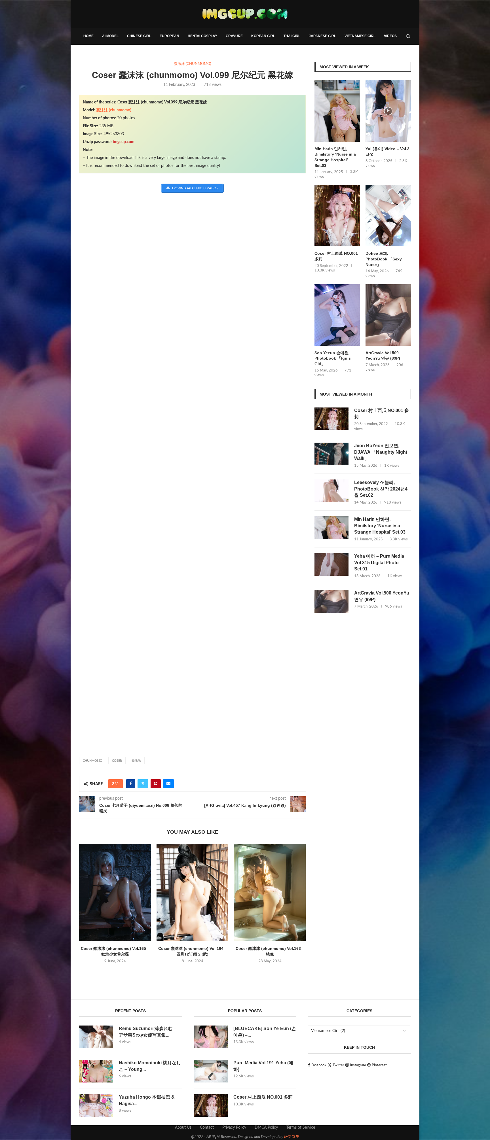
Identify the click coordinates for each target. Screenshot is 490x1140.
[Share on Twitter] (143, 783)
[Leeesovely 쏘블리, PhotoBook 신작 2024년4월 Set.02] (331, 490)
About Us (183, 1128)
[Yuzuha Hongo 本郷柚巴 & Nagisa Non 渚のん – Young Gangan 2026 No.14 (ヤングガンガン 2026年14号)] (96, 1105)
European (169, 36)
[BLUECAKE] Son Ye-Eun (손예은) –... (264, 1031)
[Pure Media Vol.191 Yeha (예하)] (211, 1071)
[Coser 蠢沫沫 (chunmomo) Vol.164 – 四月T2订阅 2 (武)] (192, 892)
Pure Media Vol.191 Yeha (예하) (263, 1065)
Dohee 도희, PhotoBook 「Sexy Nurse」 (384, 259)
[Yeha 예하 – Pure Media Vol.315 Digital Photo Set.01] (331, 564)
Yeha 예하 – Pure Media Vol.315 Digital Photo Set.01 (379, 562)
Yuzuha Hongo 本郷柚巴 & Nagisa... (147, 1100)
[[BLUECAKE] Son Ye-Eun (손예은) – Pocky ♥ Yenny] (211, 1037)
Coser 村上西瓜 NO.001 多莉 (336, 256)
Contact (207, 1128)
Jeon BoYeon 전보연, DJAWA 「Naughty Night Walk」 (380, 452)
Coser (117, 760)
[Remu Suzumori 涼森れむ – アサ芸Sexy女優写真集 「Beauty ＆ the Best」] (96, 1037)
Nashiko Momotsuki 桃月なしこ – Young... (150, 1065)
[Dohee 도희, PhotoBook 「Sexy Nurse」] (388, 216)
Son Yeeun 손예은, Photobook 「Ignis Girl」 (332, 358)
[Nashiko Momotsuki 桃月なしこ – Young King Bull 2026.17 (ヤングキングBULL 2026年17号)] (96, 1071)
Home (88, 36)
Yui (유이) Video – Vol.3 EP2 (387, 152)
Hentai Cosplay (202, 36)
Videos (390, 36)
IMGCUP (291, 1137)
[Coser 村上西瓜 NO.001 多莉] (337, 216)
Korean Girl (263, 36)
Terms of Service (300, 1128)
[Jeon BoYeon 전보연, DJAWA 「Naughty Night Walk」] (331, 454)
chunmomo (92, 760)
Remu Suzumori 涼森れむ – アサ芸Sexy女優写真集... (147, 1031)
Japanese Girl (322, 36)
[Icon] (388, 111)
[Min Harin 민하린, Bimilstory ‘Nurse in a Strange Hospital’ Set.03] (337, 111)
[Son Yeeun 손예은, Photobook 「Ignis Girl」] (337, 315)
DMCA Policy (266, 1128)
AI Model (110, 36)
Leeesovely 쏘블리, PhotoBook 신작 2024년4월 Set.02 (380, 489)
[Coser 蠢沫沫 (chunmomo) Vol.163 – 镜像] (270, 892)
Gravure (234, 36)
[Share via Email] (168, 783)
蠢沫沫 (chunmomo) (113, 110)
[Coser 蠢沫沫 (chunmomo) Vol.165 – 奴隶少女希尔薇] (115, 892)
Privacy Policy (234, 1128)
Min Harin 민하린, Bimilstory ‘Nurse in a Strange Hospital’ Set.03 (335, 157)
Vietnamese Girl (360, 36)
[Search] (408, 36)
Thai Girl (292, 36)
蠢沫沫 (136, 760)
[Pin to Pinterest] (156, 783)
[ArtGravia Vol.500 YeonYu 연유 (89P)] (388, 315)
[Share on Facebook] (130, 783)
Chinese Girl (139, 36)
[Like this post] (117, 783)
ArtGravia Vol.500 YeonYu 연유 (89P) (383, 356)
